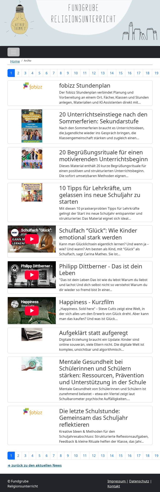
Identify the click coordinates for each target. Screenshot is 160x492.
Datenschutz (139, 481)
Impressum (117, 481)
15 (120, 73)
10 (76, 73)
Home (15, 61)
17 (138, 73)
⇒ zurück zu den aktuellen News (35, 465)
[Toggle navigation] (14, 52)
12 (94, 73)
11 (85, 73)
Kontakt (114, 486)
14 (112, 73)
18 (147, 73)
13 (103, 73)
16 (129, 73)
